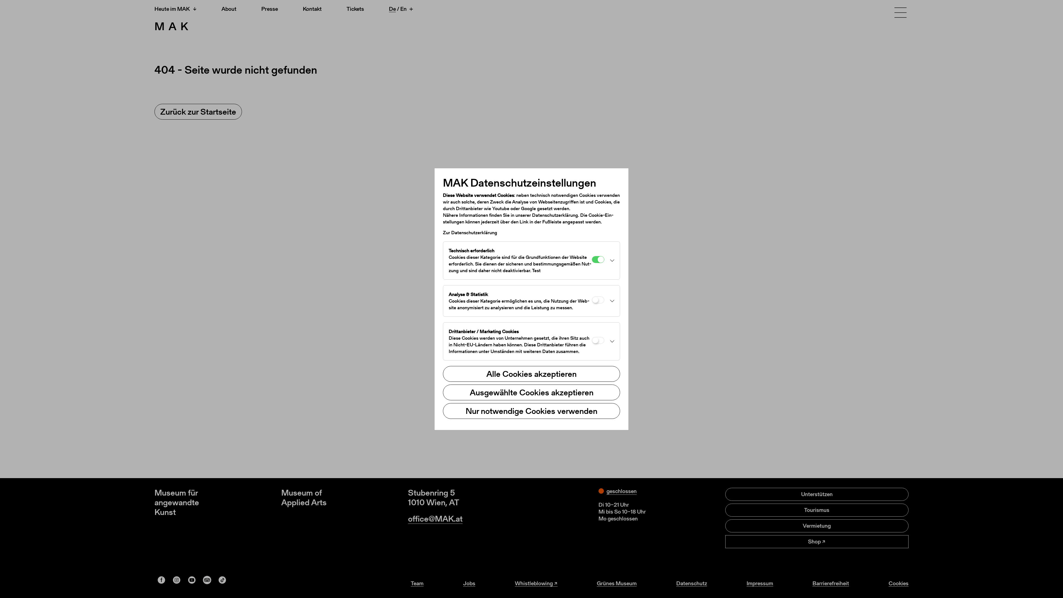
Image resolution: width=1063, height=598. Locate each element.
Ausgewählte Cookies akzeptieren (532, 392)
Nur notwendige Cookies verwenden (531, 411)
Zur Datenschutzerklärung (470, 232)
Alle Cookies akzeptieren (531, 374)
